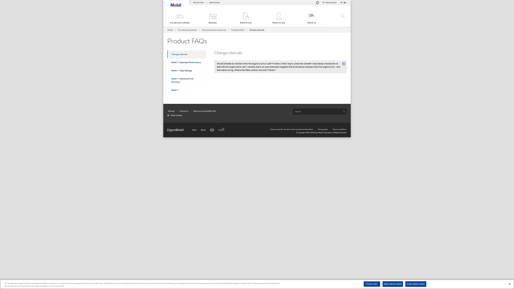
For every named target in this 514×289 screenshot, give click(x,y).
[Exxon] (194, 130)
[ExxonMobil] (175, 130)
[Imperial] (222, 129)
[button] (180, 18)
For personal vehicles (187, 29)
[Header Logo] (176, 3)
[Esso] (212, 130)
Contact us (183, 111)
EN (345, 3)
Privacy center (371, 284)
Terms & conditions (339, 129)
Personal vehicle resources (214, 29)
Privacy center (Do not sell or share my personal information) (291, 129)
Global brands (214, 2)
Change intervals (256, 29)
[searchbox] (317, 112)
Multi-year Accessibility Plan (204, 111)
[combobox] (320, 112)
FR (341, 2)
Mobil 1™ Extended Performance (186, 62)
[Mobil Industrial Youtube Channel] (317, 3)
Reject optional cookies (393, 284)
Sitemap (171, 111)
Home (170, 29)
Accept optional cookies (416, 284)
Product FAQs (237, 29)
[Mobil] (203, 130)
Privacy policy (323, 129)
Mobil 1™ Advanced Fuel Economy (182, 80)
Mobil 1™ (175, 90)
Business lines (198, 2)
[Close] (510, 284)
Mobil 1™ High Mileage (181, 70)
